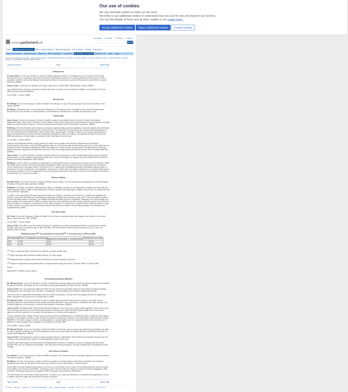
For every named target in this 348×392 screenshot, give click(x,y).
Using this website (60, 387)
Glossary (17, 387)
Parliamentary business (24, 49)
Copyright (71, 387)
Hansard (69, 58)
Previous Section (14, 65)
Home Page (104, 65)
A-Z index (8, 387)
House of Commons (14, 54)
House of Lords (30, 54)
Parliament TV (100, 54)
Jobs (50, 387)
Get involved (77, 49)
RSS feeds (119, 38)
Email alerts (108, 38)
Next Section (12, 382)
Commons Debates (80, 58)
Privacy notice (80, 387)
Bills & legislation (54, 54)
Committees (68, 54)
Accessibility (97, 38)
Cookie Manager (100, 387)
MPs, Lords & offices (44, 49)
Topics (117, 54)
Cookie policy (90, 387)
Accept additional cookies (117, 27)
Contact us (129, 38)
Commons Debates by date (97, 58)
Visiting (88, 49)
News (110, 54)
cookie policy (175, 19)
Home (9, 49)
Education (97, 49)
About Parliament (62, 49)
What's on (42, 54)
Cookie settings (183, 27)
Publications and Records (56, 58)
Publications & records (84, 54)
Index (58, 65)
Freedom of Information (39, 387)
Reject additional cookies (153, 27)
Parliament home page (22, 58)
